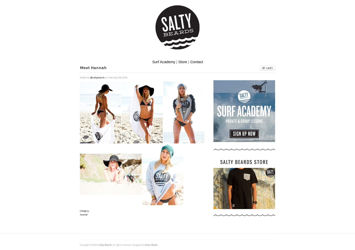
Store (182, 62)
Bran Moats (151, 245)
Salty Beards (105, 245)
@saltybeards (97, 77)
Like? (269, 68)
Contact (196, 62)
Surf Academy (163, 62)
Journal (83, 214)
